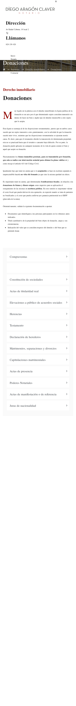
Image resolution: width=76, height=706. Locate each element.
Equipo (39, 549)
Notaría (13, 59)
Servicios (15, 69)
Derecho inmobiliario (35, 69)
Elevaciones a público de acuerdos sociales (36, 302)
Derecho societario (39, 656)
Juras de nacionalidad (23, 406)
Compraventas (18, 257)
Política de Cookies (39, 611)
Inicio (13, 55)
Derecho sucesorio (39, 665)
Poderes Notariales (21, 383)
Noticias (39, 566)
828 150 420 (11, 44)
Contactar (39, 575)
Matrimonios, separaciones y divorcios (33, 348)
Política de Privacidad (39, 603)
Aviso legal (39, 594)
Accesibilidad (39, 620)
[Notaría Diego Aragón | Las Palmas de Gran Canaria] (30, 10)
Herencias (16, 314)
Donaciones (56, 69)
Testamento (17, 325)
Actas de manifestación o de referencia (33, 394)
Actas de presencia (21, 371)
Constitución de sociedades (26, 279)
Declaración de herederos (25, 337)
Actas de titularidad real (24, 291)
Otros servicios (39, 674)
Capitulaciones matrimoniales (28, 360)
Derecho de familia (39, 639)
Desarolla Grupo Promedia (55, 697)
